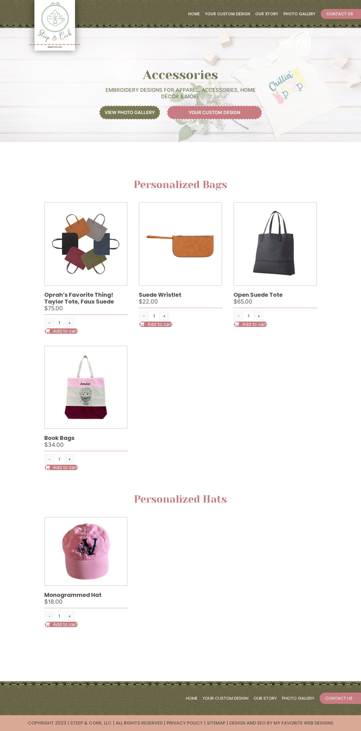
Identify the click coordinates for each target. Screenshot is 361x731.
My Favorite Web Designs (303, 723)
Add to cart (65, 331)
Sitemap (216, 723)
